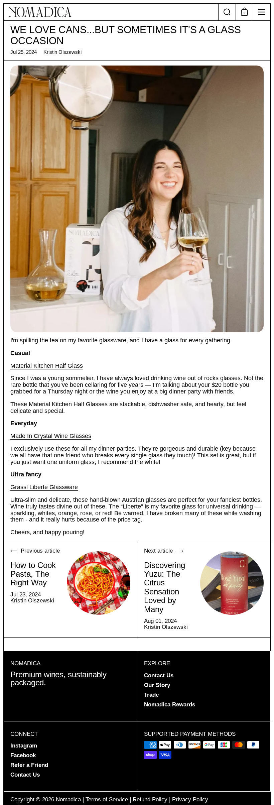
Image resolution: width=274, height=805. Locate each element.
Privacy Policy (190, 799)
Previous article (40, 551)
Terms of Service (107, 799)
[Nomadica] (111, 12)
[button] (227, 12)
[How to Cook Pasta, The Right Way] (98, 583)
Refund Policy (150, 799)
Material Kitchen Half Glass (46, 365)
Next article (158, 551)
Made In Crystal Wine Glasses (50, 436)
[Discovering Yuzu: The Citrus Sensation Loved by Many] (232, 583)
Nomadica (68, 799)
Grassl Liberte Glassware (44, 487)
